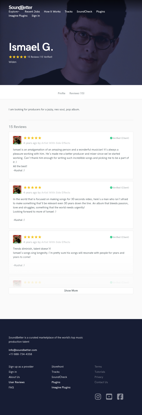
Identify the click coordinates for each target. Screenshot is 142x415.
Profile (61, 93)
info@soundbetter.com (23, 350)
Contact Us (101, 382)
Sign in (36, 15)
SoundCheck (84, 11)
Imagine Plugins (18, 15)
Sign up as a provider (21, 366)
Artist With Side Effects (55, 143)
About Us (14, 377)
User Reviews (17, 382)
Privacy (99, 377)
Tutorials (100, 372)
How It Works (52, 11)
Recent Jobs (32, 11)
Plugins (100, 11)
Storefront (58, 366)
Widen (12, 62)
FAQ (11, 387)
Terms (98, 366)
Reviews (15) (76, 93)
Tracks (69, 11)
